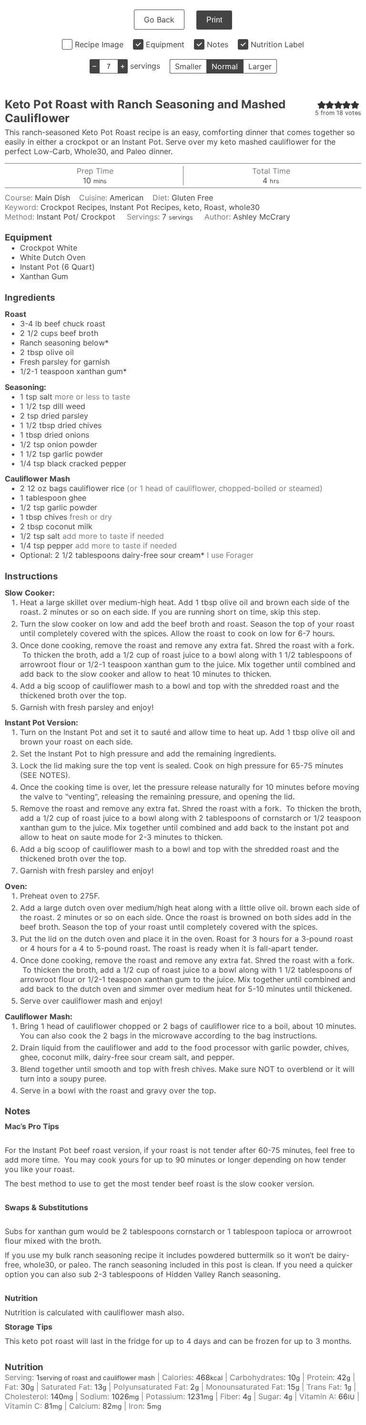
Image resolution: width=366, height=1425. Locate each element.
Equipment (165, 44)
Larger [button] (260, 66)
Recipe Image (99, 44)
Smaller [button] (188, 66)
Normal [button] (225, 66)
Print (214, 20)
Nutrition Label (277, 44)
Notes (217, 44)
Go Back (159, 19)
